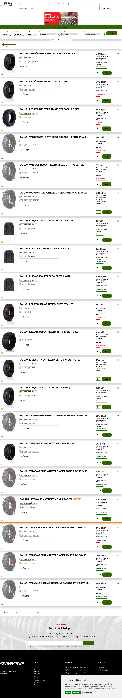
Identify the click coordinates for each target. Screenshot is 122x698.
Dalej (37, 612)
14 (31, 612)
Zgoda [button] (68, 692)
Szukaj (112, 33)
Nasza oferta (29, 4)
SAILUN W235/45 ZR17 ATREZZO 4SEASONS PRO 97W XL (54, 137)
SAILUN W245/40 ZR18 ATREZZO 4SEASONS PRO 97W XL (54, 583)
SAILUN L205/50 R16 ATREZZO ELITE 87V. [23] (47, 304)
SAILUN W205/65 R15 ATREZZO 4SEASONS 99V (48, 443)
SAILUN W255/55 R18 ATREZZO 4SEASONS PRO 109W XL (53, 415)
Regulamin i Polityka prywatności (75, 673)
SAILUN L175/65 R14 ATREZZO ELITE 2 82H (45, 276)
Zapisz (89, 643)
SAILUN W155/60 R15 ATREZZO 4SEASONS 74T (47, 53)
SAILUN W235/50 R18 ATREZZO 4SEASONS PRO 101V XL (53, 527)
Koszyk (108, 8)
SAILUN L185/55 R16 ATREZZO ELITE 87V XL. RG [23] (50, 359)
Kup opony (39, 4)
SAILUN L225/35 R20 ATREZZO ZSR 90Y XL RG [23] (50, 331)
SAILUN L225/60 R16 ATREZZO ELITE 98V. (44, 81)
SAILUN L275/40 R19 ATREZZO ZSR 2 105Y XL (46, 499)
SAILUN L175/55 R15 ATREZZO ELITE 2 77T (44, 248)
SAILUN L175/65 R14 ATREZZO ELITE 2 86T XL (46, 220)
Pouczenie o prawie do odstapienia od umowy (76, 668)
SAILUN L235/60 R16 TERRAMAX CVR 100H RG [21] (49, 109)
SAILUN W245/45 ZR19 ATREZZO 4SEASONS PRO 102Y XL (54, 471)
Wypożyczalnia (23, 8)
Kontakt (74, 4)
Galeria (57, 4)
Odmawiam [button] (76, 692)
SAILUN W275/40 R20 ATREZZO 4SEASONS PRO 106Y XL (53, 192)
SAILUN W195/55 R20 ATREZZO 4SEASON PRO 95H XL (52, 164)
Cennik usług (48, 4)
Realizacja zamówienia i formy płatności (77, 671)
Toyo (31, 8)
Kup (107, 73)
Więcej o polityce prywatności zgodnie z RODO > (39, 648)
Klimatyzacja (65, 4)
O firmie (21, 4)
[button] (26, 18)
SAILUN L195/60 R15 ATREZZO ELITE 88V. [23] (46, 387)
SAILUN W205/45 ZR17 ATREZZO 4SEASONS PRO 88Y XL (53, 555)
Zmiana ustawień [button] (87, 692)
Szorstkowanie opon (85, 4)
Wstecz (5, 612)
